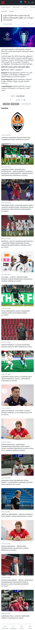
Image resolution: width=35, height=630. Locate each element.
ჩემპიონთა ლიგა (26, 104)
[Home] (2, 2)
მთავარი (4, 11)
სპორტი (11, 11)
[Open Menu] (32, 2)
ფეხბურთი (15, 104)
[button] (6, 7)
